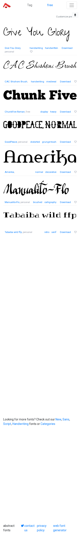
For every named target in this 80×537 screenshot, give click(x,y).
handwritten (51, 48)
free (50, 5)
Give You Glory (12, 48)
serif (53, 232)
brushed (37, 202)
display (44, 111)
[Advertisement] (40, 280)
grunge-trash (49, 142)
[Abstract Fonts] (7, 5)
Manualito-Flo (12, 202)
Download (67, 48)
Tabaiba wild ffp (13, 232)
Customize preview (66, 16)
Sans (66, 419)
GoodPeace (11, 142)
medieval (51, 81)
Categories (48, 424)
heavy (53, 111)
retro (46, 232)
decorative (50, 172)
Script (7, 424)
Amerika (9, 172)
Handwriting (20, 424)
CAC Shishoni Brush (16, 81)
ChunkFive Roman (15, 111)
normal (39, 172)
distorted (35, 142)
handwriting (36, 48)
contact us (29, 528)
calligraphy (50, 202)
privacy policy (42, 528)
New (58, 419)
